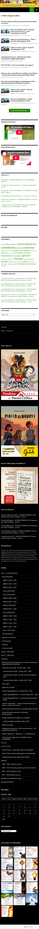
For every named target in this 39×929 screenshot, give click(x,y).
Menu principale (36, 9)
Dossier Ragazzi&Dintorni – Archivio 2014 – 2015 (17, 691)
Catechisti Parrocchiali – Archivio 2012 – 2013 (17, 671)
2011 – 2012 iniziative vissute (11, 775)
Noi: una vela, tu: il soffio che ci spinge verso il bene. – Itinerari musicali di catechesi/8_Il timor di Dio (19, 74)
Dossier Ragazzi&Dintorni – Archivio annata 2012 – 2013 (20, 694)
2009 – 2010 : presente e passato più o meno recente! (19, 768)
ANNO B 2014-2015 (9, 605)
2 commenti (34, 43)
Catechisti (4, 659)
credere (32, 250)
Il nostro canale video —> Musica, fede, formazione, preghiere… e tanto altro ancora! (19, 704)
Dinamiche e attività (8, 687)
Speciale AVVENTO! (7, 782)
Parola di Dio (19, 261)
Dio (35, 250)
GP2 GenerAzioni (7, 634)
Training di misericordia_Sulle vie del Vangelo (16, 757)
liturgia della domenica (29, 259)
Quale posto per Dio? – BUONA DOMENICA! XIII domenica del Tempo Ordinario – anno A (18, 537)
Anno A (3, 244)
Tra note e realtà (7, 648)
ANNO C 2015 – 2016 (10, 623)
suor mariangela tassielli (23, 264)
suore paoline (10, 264)
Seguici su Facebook (9, 215)
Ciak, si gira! (5, 684)
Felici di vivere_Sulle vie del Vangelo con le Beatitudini (18, 753)
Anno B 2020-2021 (9, 612)
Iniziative (4, 760)
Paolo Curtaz (11, 262)
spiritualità (4, 264)
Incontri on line (5, 746)
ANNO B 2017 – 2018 (9, 609)
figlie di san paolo (9, 253)
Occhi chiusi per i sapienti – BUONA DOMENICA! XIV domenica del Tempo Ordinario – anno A (19, 532)
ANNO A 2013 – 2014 (10, 584)
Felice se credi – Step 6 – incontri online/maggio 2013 (22, 48)
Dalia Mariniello (13, 25)
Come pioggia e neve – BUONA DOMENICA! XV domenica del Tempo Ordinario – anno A (19, 526)
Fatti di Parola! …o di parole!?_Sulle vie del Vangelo (17, 750)
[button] (7, 852)
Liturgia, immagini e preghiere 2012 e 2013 (16, 721)
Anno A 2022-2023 (9, 594)
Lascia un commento (24, 25)
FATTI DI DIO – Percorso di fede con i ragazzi (17, 65)
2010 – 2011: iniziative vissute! (11, 771)
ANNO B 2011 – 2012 (9, 602)
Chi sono (4, 327)
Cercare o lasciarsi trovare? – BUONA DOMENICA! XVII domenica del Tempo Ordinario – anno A (18, 516)
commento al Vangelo (21, 250)
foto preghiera (17, 256)
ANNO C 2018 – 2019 (10, 626)
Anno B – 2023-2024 (7, 651)
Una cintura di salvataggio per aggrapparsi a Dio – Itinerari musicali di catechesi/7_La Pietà (18, 82)
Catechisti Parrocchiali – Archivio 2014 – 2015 (16, 668)
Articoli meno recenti (19, 110)
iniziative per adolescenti (7, 259)
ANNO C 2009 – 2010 (10, 616)
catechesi (19, 248)
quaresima (31, 261)
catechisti (29, 247)
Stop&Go (5, 644)
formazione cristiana (22, 253)
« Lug (3, 819)
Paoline (4, 227)
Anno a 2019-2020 (9, 591)
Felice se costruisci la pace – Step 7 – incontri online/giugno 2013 (23, 40)
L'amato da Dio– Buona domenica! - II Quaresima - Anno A (19, 196)
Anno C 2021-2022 (9, 630)
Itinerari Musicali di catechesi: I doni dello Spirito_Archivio (20, 709)
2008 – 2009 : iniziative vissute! (12, 764)
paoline (4, 261)
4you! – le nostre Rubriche (9, 573)
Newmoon (12, 61)
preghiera (25, 262)
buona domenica (27, 243)
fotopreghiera (6, 256)
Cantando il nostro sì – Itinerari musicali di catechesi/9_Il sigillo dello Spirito (16, 58)
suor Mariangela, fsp (24, 43)
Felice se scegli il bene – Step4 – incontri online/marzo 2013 (21, 100)
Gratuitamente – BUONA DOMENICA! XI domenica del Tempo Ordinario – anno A (18, 279)
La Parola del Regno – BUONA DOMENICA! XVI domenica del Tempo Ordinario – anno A (19, 521)
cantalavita (8, 247)
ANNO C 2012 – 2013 (10, 619)
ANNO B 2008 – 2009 (9, 598)
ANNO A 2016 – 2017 (10, 587)
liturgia (18, 258)
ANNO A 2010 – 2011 (10, 580)
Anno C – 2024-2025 (7, 331)
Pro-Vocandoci (6, 641)
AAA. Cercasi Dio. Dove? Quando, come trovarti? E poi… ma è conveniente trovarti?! (22, 31)
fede (3, 253)
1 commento (19, 77)
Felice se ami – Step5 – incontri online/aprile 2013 (21, 90)
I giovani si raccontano (9, 637)
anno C (14, 244)
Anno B (9, 244)
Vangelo (33, 264)
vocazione (3, 265)
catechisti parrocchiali (7, 250)
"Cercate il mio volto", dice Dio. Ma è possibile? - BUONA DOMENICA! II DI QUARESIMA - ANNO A (18, 205)
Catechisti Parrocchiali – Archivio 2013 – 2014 (17, 680)
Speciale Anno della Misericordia (11, 778)
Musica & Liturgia (7, 725)
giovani (26, 255)
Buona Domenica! (7, 577)
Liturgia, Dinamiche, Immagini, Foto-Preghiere (16, 718)
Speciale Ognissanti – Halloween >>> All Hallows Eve (18, 734)
